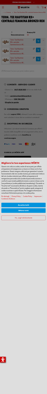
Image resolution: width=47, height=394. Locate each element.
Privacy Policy (16, 196)
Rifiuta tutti (23, 210)
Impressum (38, 196)
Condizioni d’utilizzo (8, 199)
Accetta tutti (23, 205)
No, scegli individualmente (23, 218)
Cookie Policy (27, 196)
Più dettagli (5, 196)
